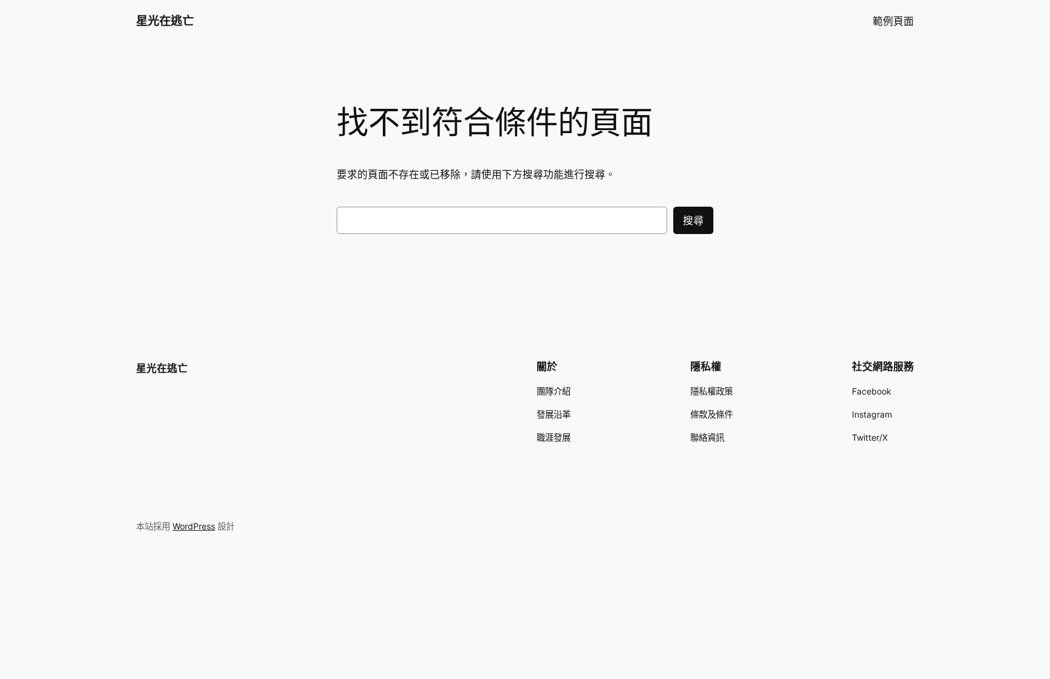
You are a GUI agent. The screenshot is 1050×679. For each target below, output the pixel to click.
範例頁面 (893, 21)
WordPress (194, 526)
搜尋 (693, 221)
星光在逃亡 (165, 20)
